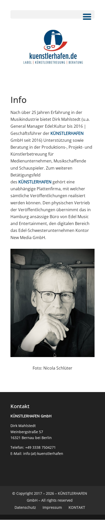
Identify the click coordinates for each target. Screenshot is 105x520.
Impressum (52, 507)
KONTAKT (77, 507)
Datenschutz (25, 507)
